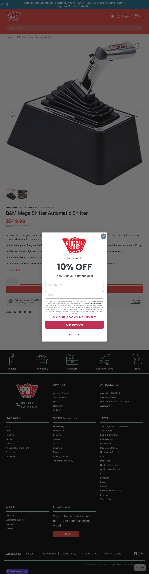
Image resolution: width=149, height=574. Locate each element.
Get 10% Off (74, 325)
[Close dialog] (103, 236)
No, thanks (74, 334)
